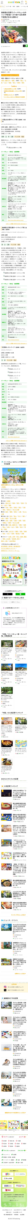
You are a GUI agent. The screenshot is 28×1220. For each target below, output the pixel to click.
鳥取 (13, 80)
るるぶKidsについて (7, 1210)
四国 (17, 680)
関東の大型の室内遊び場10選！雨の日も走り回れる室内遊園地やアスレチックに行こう (19, 817)
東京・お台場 (6, 539)
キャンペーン (6, 1154)
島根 (24, 525)
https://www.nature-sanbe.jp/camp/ (16, 220)
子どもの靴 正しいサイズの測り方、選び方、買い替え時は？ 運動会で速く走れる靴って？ (19, 1048)
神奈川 (9, 510)
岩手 (18, 503)
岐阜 (6, 512)
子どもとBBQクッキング (8, 548)
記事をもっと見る (20, 974)
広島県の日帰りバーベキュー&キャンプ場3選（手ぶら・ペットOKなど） (20, 651)
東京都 (5, 1141)
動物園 (24, 1160)
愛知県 (11, 1146)
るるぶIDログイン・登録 (20, 1210)
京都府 (24, 1143)
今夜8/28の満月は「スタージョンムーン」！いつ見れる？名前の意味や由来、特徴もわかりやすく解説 (19, 794)
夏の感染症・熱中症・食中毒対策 (10, 546)
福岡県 (18, 1146)
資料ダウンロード (14, 1200)
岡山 (22, 80)
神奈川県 (12, 1141)
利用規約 (16, 1214)
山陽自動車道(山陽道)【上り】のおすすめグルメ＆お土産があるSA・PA (6, 751)
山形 (5, 505)
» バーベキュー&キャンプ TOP (10, 75)
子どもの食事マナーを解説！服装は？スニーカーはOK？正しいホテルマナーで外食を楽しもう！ (20, 1088)
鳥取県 (4, 703)
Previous (11, 1131)
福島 (10, 505)
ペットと (4, 22)
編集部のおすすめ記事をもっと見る (15, 1113)
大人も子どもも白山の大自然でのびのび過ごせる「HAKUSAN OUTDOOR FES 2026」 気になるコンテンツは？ (20, 929)
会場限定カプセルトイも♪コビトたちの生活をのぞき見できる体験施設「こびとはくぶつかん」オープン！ (19, 946)
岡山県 (4, 680)
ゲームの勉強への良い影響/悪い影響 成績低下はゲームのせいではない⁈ (20, 1102)
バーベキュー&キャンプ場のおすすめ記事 (14, 97)
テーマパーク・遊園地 (8, 1160)
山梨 (2, 518)
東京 (4, 510)
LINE (26, 46)
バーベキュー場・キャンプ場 (14, 21)
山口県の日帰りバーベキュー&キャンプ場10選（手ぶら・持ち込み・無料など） (6, 651)
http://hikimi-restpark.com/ (14, 437)
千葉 (24, 507)
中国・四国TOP (5, 80)
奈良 (24, 520)
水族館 (14, 1154)
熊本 (4, 533)
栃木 (11, 507)
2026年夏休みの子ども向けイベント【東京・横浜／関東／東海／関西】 (20, 855)
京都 (15, 520)
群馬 (15, 507)
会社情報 (22, 1214)
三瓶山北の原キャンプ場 (10, 89)
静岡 (11, 512)
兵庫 (20, 520)
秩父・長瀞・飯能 (22, 537)
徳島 (10, 83)
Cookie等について (17, 1212)
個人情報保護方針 (8, 1214)
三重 (20, 512)
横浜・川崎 (4, 541)
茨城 (6, 507)
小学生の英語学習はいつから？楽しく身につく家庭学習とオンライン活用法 (19, 1034)
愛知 (15, 512)
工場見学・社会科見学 (8, 1162)
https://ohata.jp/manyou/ (13, 339)
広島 (8, 527)
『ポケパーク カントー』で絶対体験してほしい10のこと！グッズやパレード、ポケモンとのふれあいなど (19, 843)
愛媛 (18, 83)
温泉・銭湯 (20, 1162)
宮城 (22, 503)
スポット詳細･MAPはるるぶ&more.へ (16, 224)
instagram (5, 987)
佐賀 (21, 531)
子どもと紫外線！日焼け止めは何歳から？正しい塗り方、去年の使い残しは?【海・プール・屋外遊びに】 (19, 1006)
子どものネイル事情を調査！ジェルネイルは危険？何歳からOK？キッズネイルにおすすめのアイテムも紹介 (20, 1020)
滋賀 (11, 520)
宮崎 (12, 533)
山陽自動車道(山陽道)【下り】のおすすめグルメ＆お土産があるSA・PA (6, 769)
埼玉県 (15, 953)
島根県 (4, 21)
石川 (19, 516)
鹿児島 (18, 533)
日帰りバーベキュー (12, 22)
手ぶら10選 (16, 510)
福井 (24, 516)
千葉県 (19, 1141)
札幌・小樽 (11, 537)
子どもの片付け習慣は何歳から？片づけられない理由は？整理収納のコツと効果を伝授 (19, 1074)
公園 (18, 1160)
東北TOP (7, 503)
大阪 (6, 520)
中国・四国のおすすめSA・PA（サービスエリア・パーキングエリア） (21, 750)
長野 (7, 518)
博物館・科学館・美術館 (9, 1157)
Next (16, 1131)
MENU (2, 3)
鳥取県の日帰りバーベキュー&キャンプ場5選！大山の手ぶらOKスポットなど (6, 698)
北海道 (8, 501)
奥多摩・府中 (16, 539)
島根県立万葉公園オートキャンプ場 (13, 91)
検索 (26, 3)
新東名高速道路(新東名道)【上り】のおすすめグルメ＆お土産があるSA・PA (20, 905)
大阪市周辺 (12, 541)
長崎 (25, 531)
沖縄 (22, 533)
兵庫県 (5, 1146)
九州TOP (11, 531)
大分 (8, 533)
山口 (5, 83)
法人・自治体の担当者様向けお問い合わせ (14, 1197)
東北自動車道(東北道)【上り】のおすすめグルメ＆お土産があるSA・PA (19, 882)
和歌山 (4, 523)
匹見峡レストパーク (9, 95)
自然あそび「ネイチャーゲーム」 (10, 551)
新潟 (10, 516)
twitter (24, 46)
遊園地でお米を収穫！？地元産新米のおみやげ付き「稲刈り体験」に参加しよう (19, 961)
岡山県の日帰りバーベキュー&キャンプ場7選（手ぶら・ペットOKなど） (6, 674)
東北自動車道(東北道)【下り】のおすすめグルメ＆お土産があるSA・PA (19, 805)
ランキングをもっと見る (18, 915)
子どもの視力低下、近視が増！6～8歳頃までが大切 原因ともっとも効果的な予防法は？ (19, 1061)
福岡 (16, 531)
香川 (14, 83)
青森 (13, 503)
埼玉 (20, 507)
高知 (23, 83)
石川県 (15, 936)
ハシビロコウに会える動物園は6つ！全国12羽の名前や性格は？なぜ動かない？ (21, 728)
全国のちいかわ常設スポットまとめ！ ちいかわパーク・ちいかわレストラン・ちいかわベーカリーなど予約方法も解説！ (6, 729)
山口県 (4, 656)
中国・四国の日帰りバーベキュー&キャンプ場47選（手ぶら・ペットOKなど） (21, 674)
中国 (20, 680)
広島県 (18, 656)
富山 (15, 516)
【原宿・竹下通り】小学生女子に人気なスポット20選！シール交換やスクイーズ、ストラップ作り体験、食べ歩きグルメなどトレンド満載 (19, 869)
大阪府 (18, 1143)
